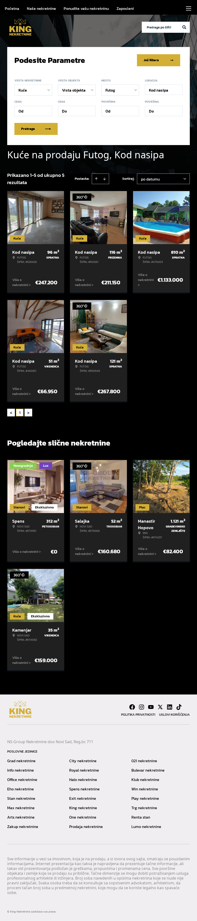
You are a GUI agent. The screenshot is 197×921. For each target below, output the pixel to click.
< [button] (11, 412)
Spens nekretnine (84, 789)
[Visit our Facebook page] (132, 707)
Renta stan (140, 817)
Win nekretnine (144, 789)
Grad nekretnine (21, 761)
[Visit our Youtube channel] (151, 707)
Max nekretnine (21, 808)
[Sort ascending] (96, 178)
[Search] (184, 27)
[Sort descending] (104, 178)
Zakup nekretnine (22, 826)
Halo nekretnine (83, 779)
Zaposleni (125, 8)
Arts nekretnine (21, 817)
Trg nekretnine (144, 808)
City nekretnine (83, 761)
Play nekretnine (145, 798)
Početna (12, 8)
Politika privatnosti (138, 714)
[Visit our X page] (160, 707)
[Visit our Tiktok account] (179, 707)
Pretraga (28, 128)
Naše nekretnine (41, 8)
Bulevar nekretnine (148, 770)
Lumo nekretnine (146, 826)
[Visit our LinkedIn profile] (169, 707)
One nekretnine (82, 817)
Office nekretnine (22, 779)
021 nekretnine (144, 761)
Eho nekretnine (20, 789)
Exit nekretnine (82, 798)
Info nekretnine (20, 770)
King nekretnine (83, 808)
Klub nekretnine (145, 779)
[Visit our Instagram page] (141, 707)
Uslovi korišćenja (174, 714)
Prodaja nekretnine (86, 826)
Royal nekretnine (84, 770)
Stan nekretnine (21, 798)
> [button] (28, 412)
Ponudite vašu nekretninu (86, 8)
